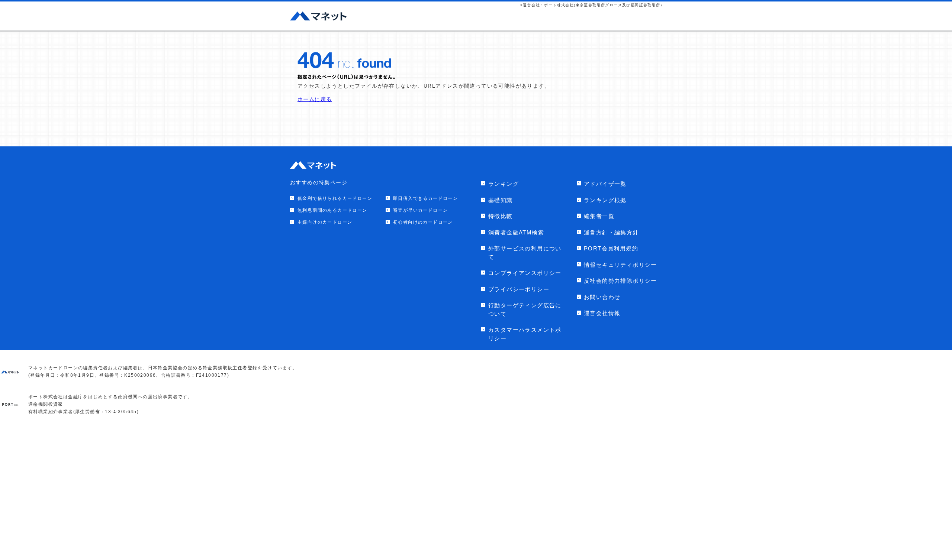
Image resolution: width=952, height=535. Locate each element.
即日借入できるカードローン (425, 198)
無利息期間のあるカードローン (332, 210)
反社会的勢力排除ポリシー (620, 281)
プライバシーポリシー (518, 289)
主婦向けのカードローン (325, 222)
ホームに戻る (315, 99)
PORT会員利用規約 (611, 248)
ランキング (503, 184)
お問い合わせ (602, 297)
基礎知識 (500, 200)
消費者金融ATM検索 (516, 232)
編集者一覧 (599, 216)
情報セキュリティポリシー (620, 265)
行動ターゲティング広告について (525, 309)
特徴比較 (500, 216)
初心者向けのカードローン (423, 222)
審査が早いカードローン (420, 210)
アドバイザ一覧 (605, 184)
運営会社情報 (602, 313)
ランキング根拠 (605, 200)
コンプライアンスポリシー (525, 273)
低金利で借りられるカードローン (335, 198)
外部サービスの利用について (525, 252)
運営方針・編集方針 (611, 232)
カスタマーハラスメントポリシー (525, 334)
